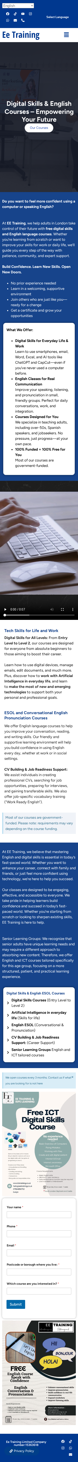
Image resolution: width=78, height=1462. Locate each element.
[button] (66, 35)
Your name (15, 1207)
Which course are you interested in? (33, 1284)
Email (11, 1245)
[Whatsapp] (7, 20)
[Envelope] (15, 20)
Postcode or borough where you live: (33, 1264)
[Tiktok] (15, 14)
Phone (12, 1226)
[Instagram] (30, 14)
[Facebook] (7, 14)
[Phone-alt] (23, 20)
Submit (16, 1304)
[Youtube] (23, 14)
